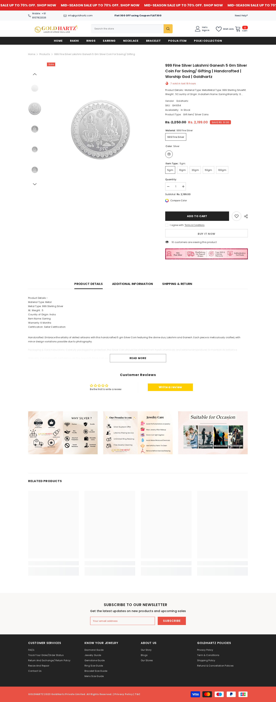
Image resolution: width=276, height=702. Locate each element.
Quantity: (171, 179)
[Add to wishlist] (236, 216)
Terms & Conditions (194, 225)
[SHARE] (244, 216)
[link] (63, 432)
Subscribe (171, 621)
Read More (138, 358)
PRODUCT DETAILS (88, 284)
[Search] (132, 28)
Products (44, 54)
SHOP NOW (24, 5)
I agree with (177, 225)
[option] (100, 129)
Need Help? (241, 15)
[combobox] (127, 28)
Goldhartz (182, 101)
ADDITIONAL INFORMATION (132, 284)
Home (31, 54)
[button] (35, 74)
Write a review (170, 387)
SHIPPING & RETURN (177, 284)
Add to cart (197, 216)
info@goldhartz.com (80, 15)
